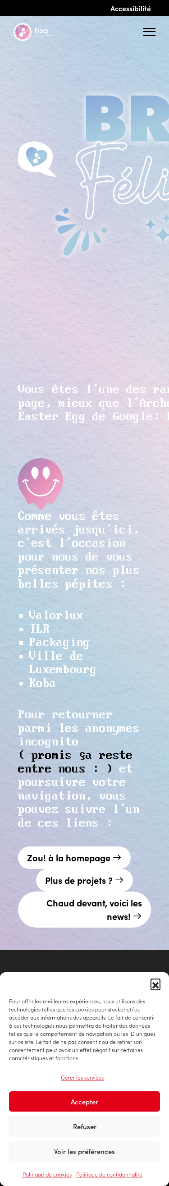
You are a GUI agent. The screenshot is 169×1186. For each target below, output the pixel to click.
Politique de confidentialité (109, 1174)
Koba (42, 683)
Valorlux (56, 616)
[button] (155, 983)
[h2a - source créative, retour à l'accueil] (41, 32)
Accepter (84, 1101)
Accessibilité (130, 8)
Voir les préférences (84, 1151)
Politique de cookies (47, 1174)
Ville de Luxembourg (63, 663)
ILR (39, 629)
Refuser (84, 1126)
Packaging (59, 643)
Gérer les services (82, 1077)
